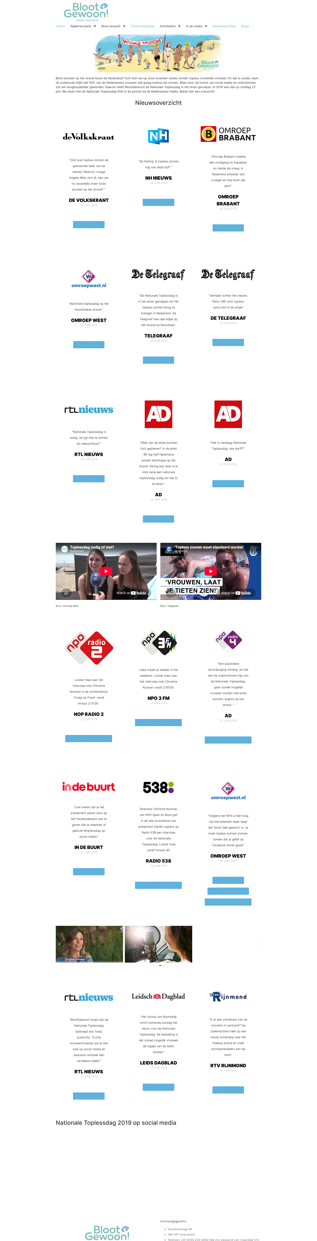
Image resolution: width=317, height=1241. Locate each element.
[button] (59, 944)
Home (61, 26)
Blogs (245, 26)
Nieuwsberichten (224, 26)
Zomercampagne (142, 26)
